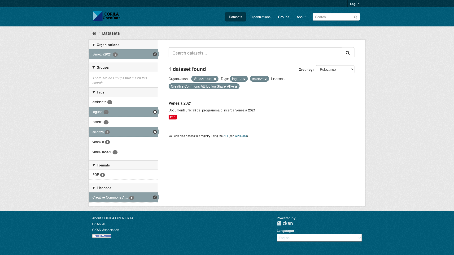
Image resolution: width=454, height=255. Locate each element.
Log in (354, 3)
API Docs (241, 136)
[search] (348, 52)
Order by (306, 69)
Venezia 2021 (180, 103)
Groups (283, 16)
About (301, 16)
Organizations (260, 16)
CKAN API (99, 223)
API (225, 136)
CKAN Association (105, 229)
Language (285, 230)
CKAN (285, 223)
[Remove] (215, 79)
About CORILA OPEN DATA (112, 218)
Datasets (235, 16)
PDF (172, 117)
